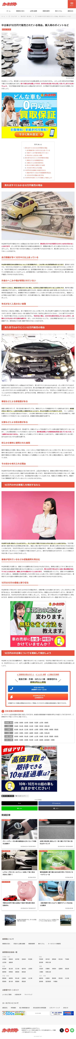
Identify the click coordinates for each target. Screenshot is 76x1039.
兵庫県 (21, 733)
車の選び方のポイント (22, 796)
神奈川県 (47, 726)
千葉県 (36, 726)
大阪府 (16, 733)
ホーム (8, 11)
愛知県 (56, 729)
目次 (35, 144)
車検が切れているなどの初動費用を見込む (39, 172)
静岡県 (51, 729)
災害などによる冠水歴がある (35, 162)
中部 (3, 966)
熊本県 (31, 740)
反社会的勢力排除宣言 (39, 1007)
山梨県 (36, 729)
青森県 (21, 722)
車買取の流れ (20, 11)
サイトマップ (28, 994)
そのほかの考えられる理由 (34, 167)
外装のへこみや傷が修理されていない (37, 153)
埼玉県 (31, 726)
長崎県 (26, 740)
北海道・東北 (6, 956)
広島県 (31, 736)
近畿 (40, 966)
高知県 (56, 736)
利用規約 (13, 1007)
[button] (56, 808)
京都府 (26, 733)
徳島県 (41, 736)
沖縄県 (53, 740)
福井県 (31, 729)
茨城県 (16, 726)
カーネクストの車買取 (54, 943)
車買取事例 (46, 11)
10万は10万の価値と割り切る (35, 175)
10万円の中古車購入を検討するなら (35, 170)
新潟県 (16, 729)
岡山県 (26, 736)
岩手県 (26, 722)
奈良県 (36, 733)
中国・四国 (5, 975)
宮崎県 (41, 740)
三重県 (41, 733)
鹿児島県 (47, 740)
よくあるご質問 (6, 994)
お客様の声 (18, 994)
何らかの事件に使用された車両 (36, 165)
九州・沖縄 (42, 975)
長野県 (41, 729)
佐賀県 (21, 740)
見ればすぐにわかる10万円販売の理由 (36, 148)
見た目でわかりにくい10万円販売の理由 (37, 157)
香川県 (46, 736)
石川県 (26, 729)
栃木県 (21, 726)
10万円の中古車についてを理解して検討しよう (38, 177)
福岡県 (16, 740)
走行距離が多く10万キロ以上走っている (38, 150)
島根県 (21, 736)
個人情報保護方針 (24, 1007)
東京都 (41, 726)
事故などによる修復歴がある (35, 160)
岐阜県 (46, 729)
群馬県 (26, 726)
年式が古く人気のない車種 (34, 155)
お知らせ (65, 1007)
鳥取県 (16, 736)
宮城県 (31, 722)
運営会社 (5, 1007)
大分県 (36, 740)
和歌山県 (47, 733)
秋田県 (36, 722)
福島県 (46, 722)
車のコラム (58, 11)
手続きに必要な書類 (19, 943)
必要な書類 (33, 11)
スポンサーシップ (54, 1007)
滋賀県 (31, 733)
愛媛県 (51, 736)
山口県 (36, 736)
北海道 (16, 722)
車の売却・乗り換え (9, 796)
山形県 (41, 722)
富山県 (21, 729)
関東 (40, 956)
